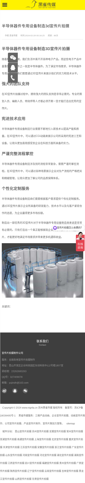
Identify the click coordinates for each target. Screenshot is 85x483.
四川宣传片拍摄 (33, 463)
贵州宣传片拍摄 (67, 463)
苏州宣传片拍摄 (40, 431)
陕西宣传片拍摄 (18, 471)
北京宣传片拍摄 (60, 439)
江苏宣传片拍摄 (28, 447)
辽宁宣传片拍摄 (35, 471)
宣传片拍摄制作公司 (12, 353)
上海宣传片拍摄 (42, 439)
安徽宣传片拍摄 (45, 447)
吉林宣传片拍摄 (70, 471)
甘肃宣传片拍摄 (40, 479)
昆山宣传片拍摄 (23, 431)
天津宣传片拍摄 (11, 447)
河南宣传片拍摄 (31, 455)
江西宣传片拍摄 (16, 463)
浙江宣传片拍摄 (63, 447)
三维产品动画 (42, 415)
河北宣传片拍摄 (48, 455)
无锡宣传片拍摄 (57, 431)
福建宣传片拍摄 (50, 463)
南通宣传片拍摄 (25, 439)
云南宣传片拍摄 (52, 471)
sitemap (70, 423)
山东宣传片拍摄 (13, 455)
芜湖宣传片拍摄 (8, 439)
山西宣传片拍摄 (23, 479)
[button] (25, 391)
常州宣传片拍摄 (74, 431)
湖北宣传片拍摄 (65, 455)
